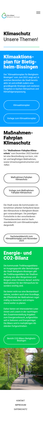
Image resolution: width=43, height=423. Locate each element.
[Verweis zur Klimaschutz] (11, 15)
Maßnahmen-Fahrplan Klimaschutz (21, 178)
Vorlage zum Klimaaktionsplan (21, 118)
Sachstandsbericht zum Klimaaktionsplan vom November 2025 (21, 238)
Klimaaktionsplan (21, 105)
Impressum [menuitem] (20, 405)
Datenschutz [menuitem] (20, 409)
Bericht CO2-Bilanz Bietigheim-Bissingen (21, 339)
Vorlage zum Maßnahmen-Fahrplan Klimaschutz (21, 191)
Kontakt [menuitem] (20, 400)
